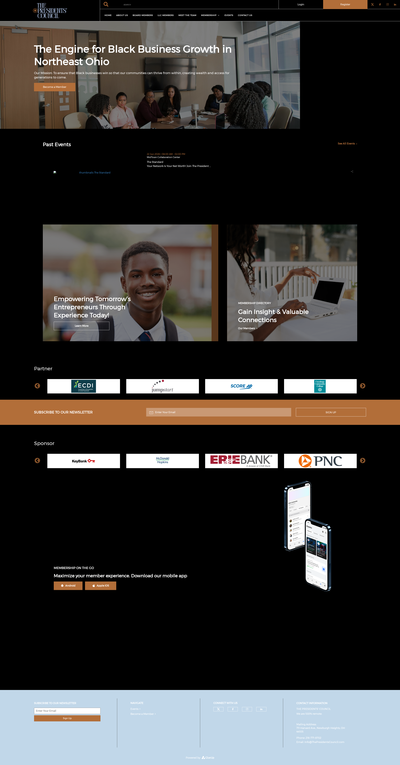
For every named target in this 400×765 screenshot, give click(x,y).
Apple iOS (103, 585)
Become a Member (54, 87)
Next (362, 386)
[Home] (50, 10)
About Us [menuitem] (122, 15)
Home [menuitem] (108, 15)
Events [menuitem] (229, 15)
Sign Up (331, 412)
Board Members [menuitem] (143, 15)
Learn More (81, 325)
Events (134, 708)
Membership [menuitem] (209, 15)
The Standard (170, 162)
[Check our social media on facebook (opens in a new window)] (233, 709)
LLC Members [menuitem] (166, 15)
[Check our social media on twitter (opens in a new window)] (218, 709)
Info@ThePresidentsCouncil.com (324, 742)
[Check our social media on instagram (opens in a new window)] (247, 709)
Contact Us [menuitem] (245, 15)
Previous (37, 386)
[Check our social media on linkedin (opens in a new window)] (261, 709)
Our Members (246, 328)
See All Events (346, 143)
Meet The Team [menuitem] (187, 15)
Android (70, 585)
